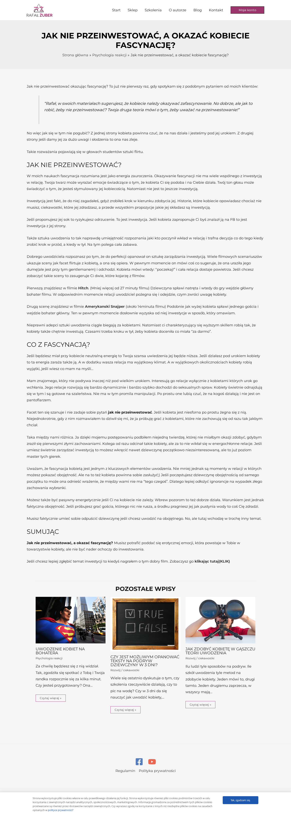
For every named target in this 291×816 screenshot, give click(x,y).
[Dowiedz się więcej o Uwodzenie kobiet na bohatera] (71, 620)
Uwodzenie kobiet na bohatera (60, 651)
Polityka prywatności (157, 771)
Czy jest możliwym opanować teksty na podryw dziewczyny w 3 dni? (144, 661)
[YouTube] (152, 762)
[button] (247, 10)
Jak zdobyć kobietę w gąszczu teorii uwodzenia (220, 651)
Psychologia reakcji (49, 658)
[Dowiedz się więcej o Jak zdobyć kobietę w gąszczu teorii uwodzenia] (220, 620)
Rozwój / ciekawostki (124, 670)
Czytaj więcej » (51, 698)
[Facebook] (139, 762)
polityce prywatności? (60, 810)
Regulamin (125, 771)
